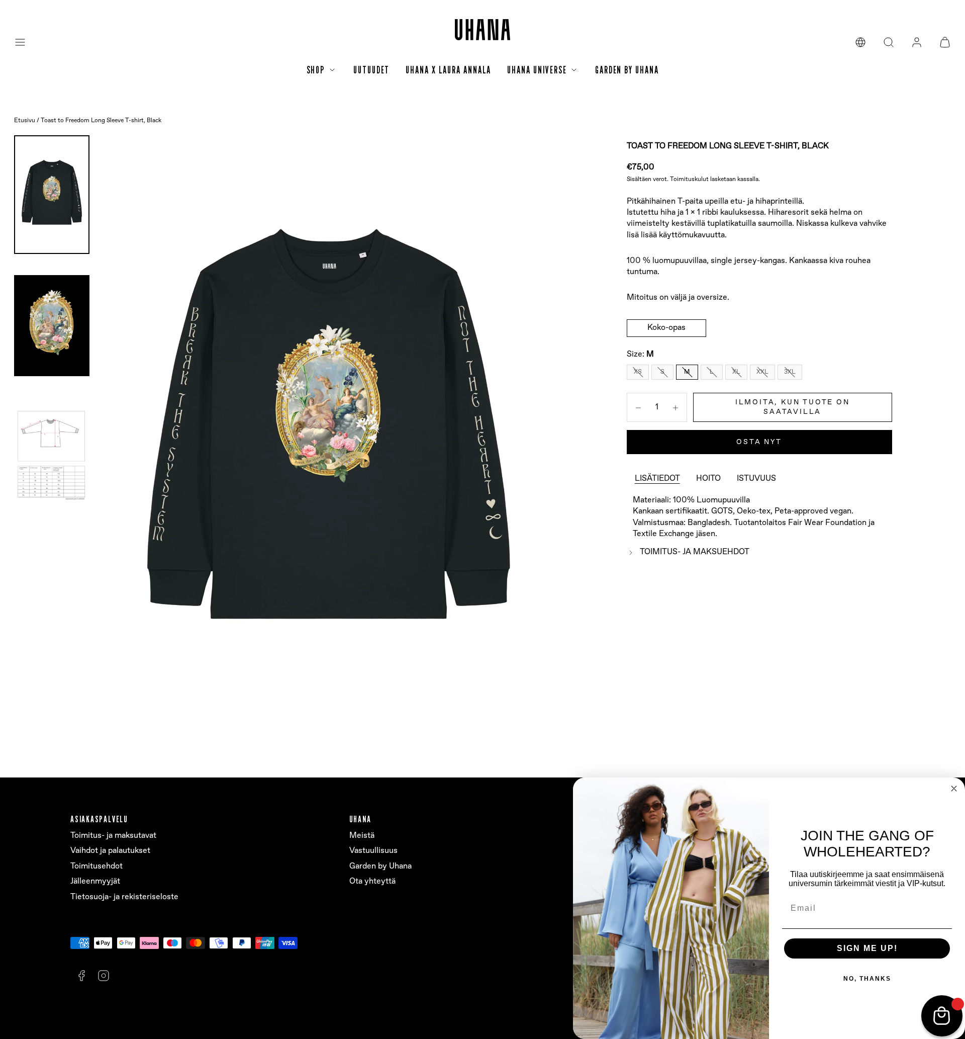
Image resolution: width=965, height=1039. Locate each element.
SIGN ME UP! (867, 948)
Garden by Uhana (380, 866)
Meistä (361, 835)
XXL (762, 372)
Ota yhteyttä (372, 881)
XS (638, 372)
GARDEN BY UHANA (627, 69)
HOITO (708, 479)
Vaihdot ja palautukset (110, 850)
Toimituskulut (689, 180)
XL (736, 372)
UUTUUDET (371, 69)
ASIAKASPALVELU (99, 819)
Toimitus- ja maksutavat (113, 835)
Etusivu (24, 121)
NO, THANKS (867, 978)
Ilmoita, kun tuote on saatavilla (792, 407)
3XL (790, 372)
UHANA (360, 819)
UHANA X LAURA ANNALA (448, 69)
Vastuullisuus (373, 850)
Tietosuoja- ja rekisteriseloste (124, 897)
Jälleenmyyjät (95, 881)
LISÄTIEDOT (657, 479)
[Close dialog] (954, 789)
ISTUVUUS (756, 479)
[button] (20, 42)
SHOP (316, 69)
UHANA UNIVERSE (537, 69)
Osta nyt (759, 442)
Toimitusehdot (96, 866)
